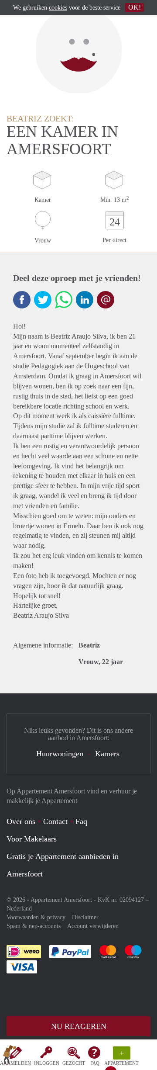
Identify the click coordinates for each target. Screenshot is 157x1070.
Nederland (19, 908)
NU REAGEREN (78, 1026)
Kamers (107, 753)
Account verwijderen (93, 926)
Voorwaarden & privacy (36, 917)
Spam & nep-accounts (34, 926)
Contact (55, 821)
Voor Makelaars (32, 839)
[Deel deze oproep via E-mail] (105, 299)
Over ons (21, 821)
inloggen (46, 1063)
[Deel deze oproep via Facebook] (22, 299)
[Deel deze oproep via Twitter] (42, 299)
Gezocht (73, 1063)
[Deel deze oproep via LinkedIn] (84, 299)
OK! (134, 7)
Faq (81, 821)
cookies (58, 7)
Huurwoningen (59, 753)
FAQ (94, 1063)
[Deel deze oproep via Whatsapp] (63, 299)
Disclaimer (85, 917)
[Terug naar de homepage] (9, 1056)
